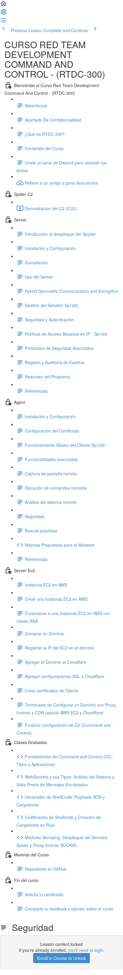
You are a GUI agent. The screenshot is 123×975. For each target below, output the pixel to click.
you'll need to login (85, 950)
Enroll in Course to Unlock (61, 958)
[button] (3, 5)
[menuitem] (3, 14)
